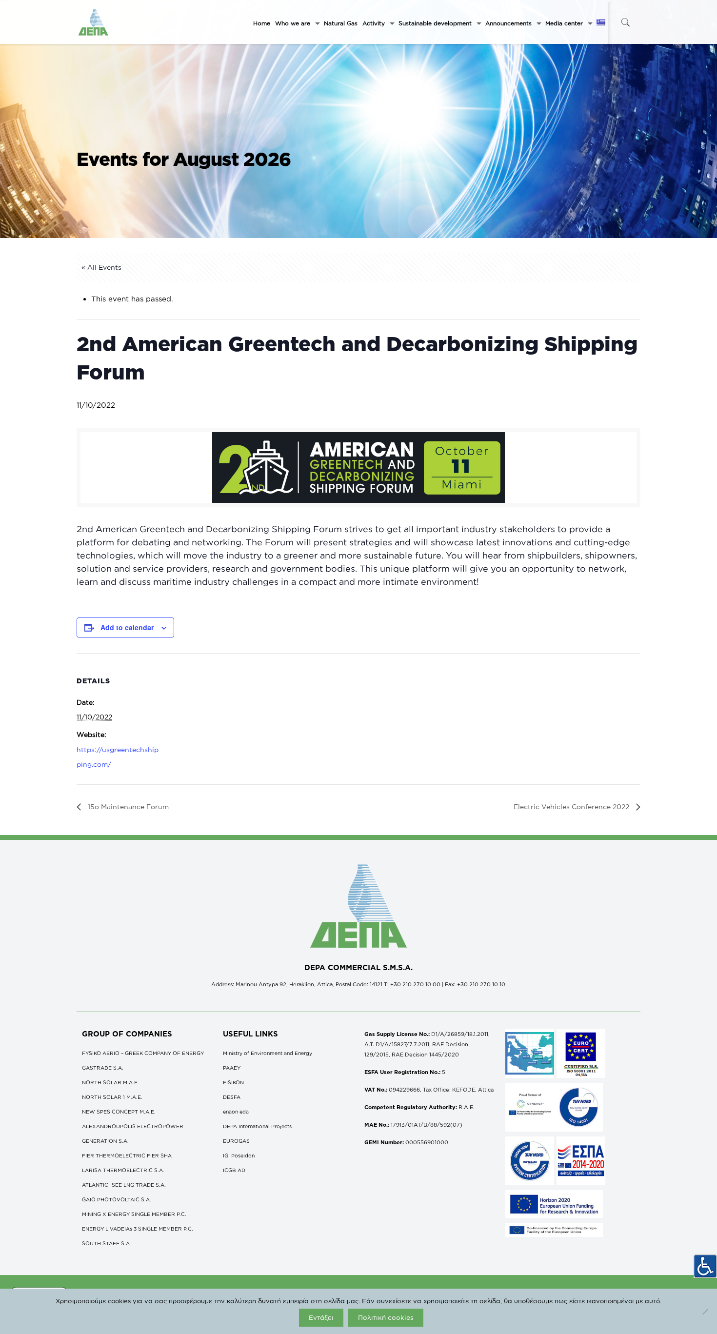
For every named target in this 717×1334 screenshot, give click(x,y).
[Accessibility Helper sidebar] (705, 1266)
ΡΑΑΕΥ (231, 1068)
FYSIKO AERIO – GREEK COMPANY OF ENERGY (143, 1053)
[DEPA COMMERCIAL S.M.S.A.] (94, 22)
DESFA (231, 1097)
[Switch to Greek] (601, 23)
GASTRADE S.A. (102, 1068)
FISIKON (233, 1082)
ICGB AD (234, 1170)
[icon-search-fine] (625, 22)
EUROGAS (236, 1141)
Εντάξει (321, 1317)
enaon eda (236, 1112)
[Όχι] (705, 1311)
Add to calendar (127, 627)
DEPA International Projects (257, 1126)
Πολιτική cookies (386, 1317)
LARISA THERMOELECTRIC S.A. (123, 1170)
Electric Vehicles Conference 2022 (572, 806)
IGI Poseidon (239, 1155)
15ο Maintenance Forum (127, 806)
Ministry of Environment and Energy (267, 1053)
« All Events (101, 267)
